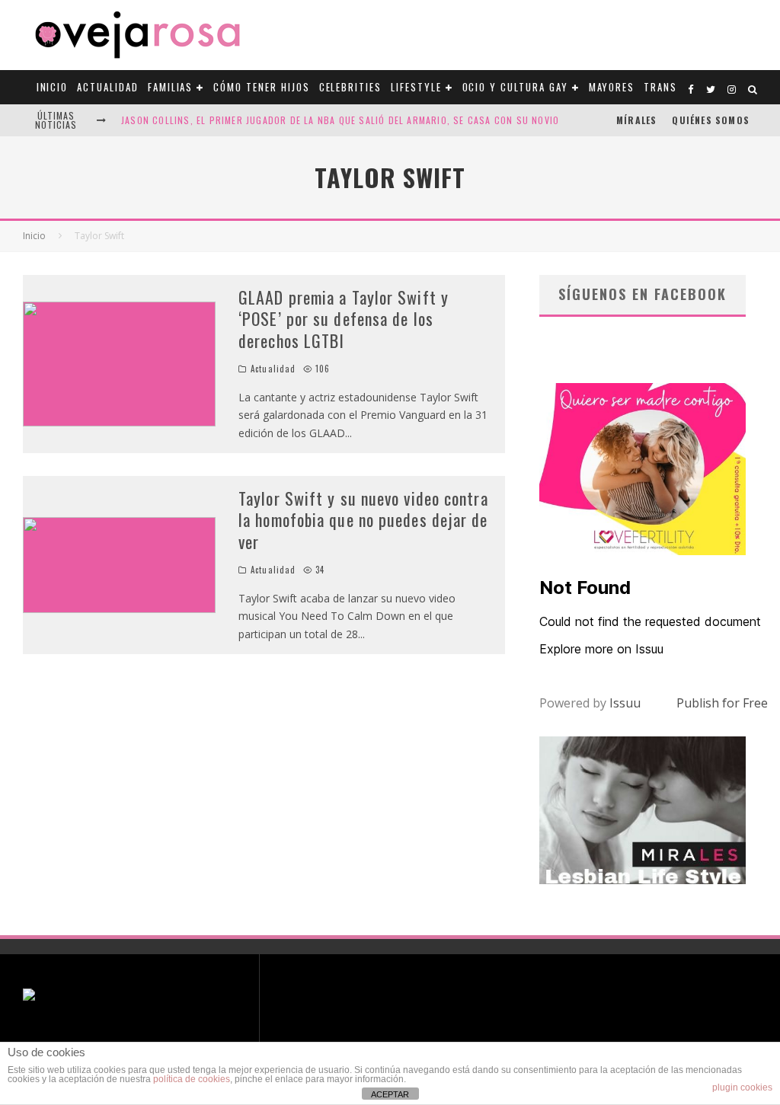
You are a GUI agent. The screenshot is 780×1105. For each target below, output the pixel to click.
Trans (660, 86)
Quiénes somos (711, 119)
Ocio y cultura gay (515, 86)
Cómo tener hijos (261, 86)
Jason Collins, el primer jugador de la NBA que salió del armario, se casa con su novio (340, 119)
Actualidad (108, 86)
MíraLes (636, 119)
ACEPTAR (390, 1094)
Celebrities (350, 86)
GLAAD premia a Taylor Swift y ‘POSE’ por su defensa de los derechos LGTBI (343, 319)
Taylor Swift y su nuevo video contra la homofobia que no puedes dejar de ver (363, 520)
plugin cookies (742, 1087)
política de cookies (191, 1079)
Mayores (612, 86)
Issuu (625, 703)
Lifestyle (416, 86)
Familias (170, 86)
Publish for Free (722, 703)
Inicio (53, 86)
